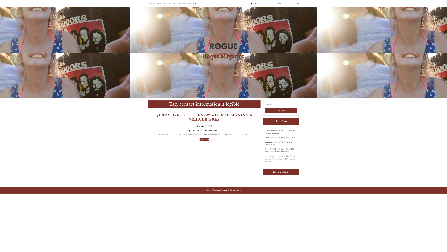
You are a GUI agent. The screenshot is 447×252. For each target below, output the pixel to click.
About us (167, 3)
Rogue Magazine (223, 56)
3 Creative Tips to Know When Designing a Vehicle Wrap (204, 117)
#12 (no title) (193, 3)
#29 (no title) (179, 3)
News (159, 3)
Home (151, 3)
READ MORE (204, 139)
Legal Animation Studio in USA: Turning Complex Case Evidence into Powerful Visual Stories (280, 159)
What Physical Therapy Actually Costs (280, 137)
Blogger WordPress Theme (216, 190)
